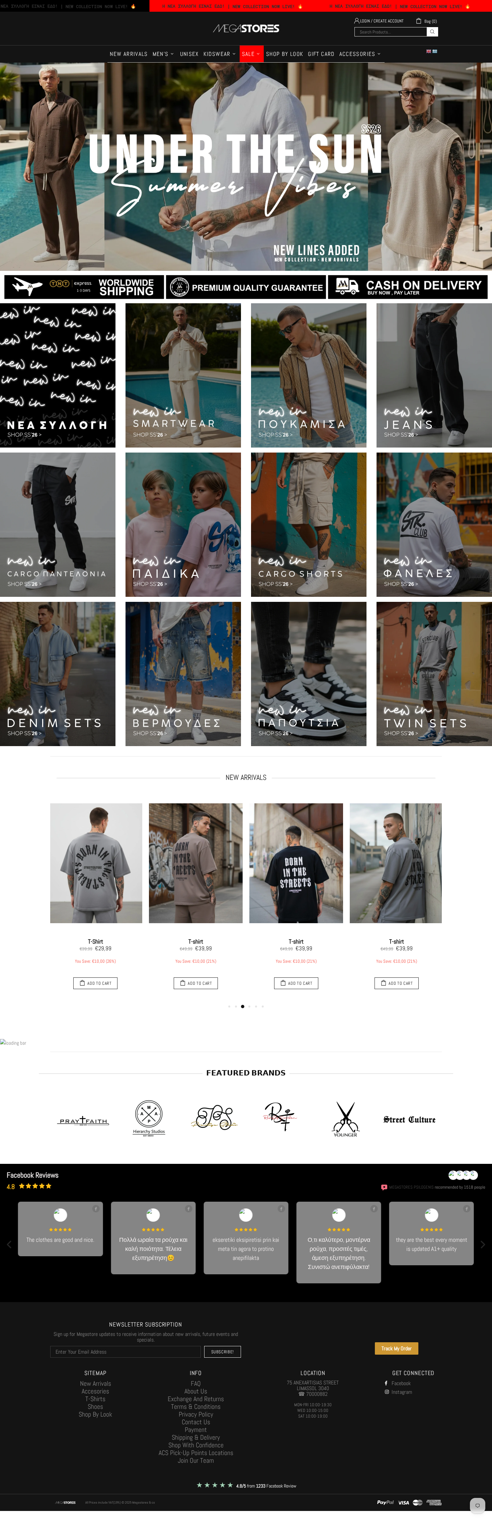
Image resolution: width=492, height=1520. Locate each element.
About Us (195, 1391)
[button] (9, 1244)
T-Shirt (95, 942)
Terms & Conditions (196, 1407)
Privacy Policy (196, 1414)
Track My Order (397, 1348)
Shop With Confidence (196, 1445)
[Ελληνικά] (435, 51)
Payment (196, 1430)
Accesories (95, 1391)
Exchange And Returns (196, 1399)
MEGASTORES (246, 28)
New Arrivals (95, 1383)
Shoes (95, 1407)
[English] (429, 51)
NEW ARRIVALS (246, 777)
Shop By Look (95, 1414)
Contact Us (196, 1422)
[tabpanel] (95, 898)
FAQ (196, 1383)
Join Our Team (196, 1460)
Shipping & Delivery (196, 1437)
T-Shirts (95, 1399)
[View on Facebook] (95, 1208)
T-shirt (195, 942)
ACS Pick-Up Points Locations (196, 1453)
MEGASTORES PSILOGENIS (411, 1187)
